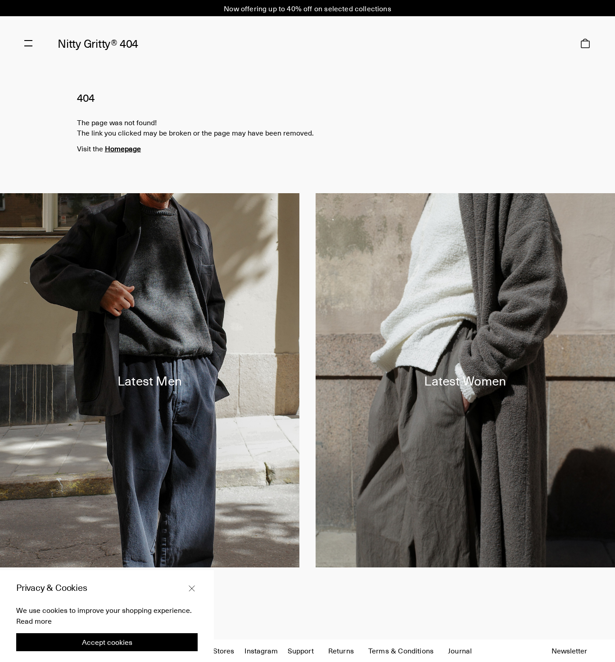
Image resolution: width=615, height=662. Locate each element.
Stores (224, 650)
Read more (34, 620)
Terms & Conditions (401, 650)
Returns (341, 650)
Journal (460, 650)
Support (301, 650)
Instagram (261, 650)
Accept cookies (107, 642)
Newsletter (569, 650)
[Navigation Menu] (28, 43)
